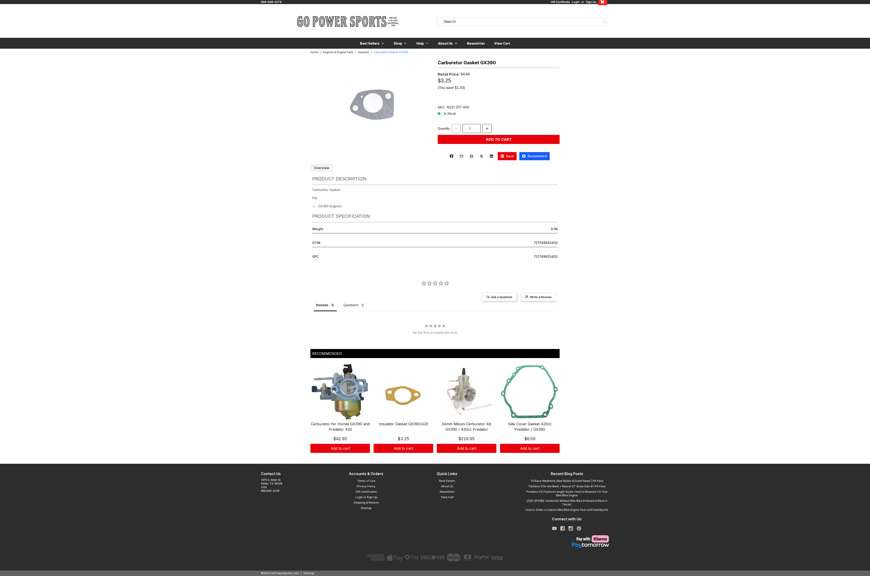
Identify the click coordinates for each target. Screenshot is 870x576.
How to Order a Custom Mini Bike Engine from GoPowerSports (567, 509)
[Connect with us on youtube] (554, 528)
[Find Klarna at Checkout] (567, 539)
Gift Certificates (366, 491)
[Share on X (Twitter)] (481, 156)
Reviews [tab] (322, 305)
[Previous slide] (317, 412)
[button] (372, 43)
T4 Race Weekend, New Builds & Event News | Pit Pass (566, 481)
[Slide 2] (437, 457)
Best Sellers (447, 481)
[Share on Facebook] (451, 156)
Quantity (444, 128)
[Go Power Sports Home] (348, 21)
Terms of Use (366, 481)
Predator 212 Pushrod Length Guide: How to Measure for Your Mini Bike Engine (567, 493)
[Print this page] (471, 156)
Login (575, 2)
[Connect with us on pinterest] (579, 528)
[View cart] (602, 2)
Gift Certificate (560, 2)
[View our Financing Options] (567, 545)
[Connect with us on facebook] (562, 528)
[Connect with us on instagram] (571, 528)
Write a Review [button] (540, 297)
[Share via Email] (461, 156)
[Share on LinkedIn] (491, 156)
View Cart (502, 43)
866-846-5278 (271, 2)
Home (314, 52)
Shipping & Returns (366, 502)
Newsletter (476, 43)
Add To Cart (499, 139)
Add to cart (340, 448)
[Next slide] (552, 412)
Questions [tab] (350, 305)
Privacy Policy (366, 486)
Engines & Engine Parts (338, 52)
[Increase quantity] (487, 128)
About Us (447, 486)
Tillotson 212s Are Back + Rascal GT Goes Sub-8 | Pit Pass (567, 486)
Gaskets (363, 52)
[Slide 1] (432, 457)
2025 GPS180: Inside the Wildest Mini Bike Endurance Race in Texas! (567, 502)
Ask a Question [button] (501, 297)
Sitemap (366, 508)
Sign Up (591, 2)
